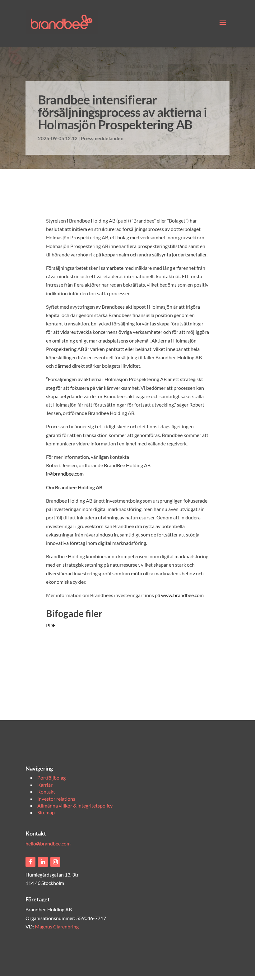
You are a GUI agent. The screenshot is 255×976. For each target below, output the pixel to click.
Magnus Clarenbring (57, 926)
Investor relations (56, 799)
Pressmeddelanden (102, 138)
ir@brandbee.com (65, 473)
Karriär (45, 785)
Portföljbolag (51, 777)
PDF (51, 625)
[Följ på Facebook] (30, 862)
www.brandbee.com (182, 595)
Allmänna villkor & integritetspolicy (75, 805)
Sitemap (46, 812)
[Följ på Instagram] (55, 862)
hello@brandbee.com (48, 843)
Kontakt (46, 791)
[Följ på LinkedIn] (43, 862)
